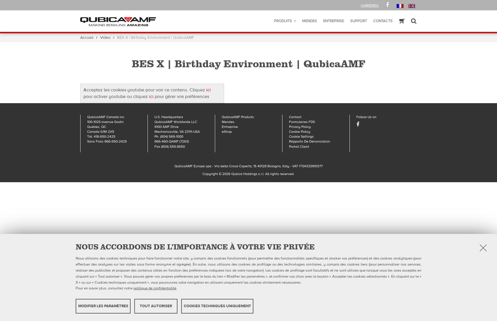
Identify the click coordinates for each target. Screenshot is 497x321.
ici (208, 90)
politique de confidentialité (154, 288)
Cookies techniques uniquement (217, 306)
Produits (283, 21)
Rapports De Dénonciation (309, 141)
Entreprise (230, 126)
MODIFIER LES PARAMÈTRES (103, 306)
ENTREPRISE (333, 21)
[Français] (400, 5)
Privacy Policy (300, 126)
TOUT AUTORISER (156, 306)
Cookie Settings (301, 136)
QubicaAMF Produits (238, 117)
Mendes (309, 21)
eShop (227, 131)
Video (105, 37)
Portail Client (299, 146)
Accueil (86, 37)
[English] (411, 5)
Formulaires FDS (302, 122)
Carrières (370, 5)
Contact (295, 117)
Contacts (383, 21)
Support (358, 21)
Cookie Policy (299, 131)
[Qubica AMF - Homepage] (118, 21)
